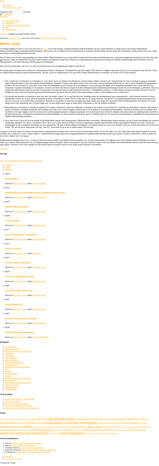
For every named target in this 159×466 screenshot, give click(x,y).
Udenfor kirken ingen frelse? (17, 206)
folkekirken (21, 423)
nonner (7, 376)
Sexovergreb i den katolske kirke (18, 383)
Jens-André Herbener (62, 427)
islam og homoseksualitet (47, 427)
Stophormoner (54, 433)
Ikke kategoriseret (47, 38)
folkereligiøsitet (11, 358)
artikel (45, 49)
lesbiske (34, 429)
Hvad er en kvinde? (13, 248)
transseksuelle (97, 433)
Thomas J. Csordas (12, 385)
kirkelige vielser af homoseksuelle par (126, 427)
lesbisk (28, 430)
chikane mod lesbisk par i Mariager (12, 419)
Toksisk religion (11, 387)
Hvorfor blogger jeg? (14, 304)
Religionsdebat (11, 30)
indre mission (143, 423)
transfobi (63, 433)
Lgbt (7, 27)
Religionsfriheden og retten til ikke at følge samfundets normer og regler (35, 192)
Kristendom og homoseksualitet (17, 25)
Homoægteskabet (120, 423)
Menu (2, 1)
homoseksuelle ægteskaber (105, 423)
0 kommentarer (61, 38)
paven (77, 430)
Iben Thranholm (132, 423)
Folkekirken (9, 23)
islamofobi (35, 427)
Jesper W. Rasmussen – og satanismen (21, 234)
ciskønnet (27, 419)
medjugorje (69, 430)
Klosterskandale (11, 365)
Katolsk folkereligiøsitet (14, 362)
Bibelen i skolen (10, 43)
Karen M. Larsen (15, 38)
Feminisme (36, 253)
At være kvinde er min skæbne (18, 262)
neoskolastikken (11, 374)
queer (81, 430)
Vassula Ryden (11, 389)
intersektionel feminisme (11, 426)
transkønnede (76, 432)
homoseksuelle (89, 422)
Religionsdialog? (12, 179)
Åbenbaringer (10, 347)
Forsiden (8, 5)
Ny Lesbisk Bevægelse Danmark (18, 378)
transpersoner (89, 433)
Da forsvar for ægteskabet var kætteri (21, 318)
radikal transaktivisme (136, 430)
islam (27, 426)
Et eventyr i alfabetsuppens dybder (19, 276)
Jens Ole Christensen (78, 427)
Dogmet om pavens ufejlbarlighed (18, 351)
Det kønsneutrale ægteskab (114, 419)
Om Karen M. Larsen (13, 7)
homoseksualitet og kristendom (62, 422)
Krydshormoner (20, 430)
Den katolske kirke (12, 21)
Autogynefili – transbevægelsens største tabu (38, 450)
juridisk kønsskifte (108, 427)
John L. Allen (95, 426)
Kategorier (4, 17)
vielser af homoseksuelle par (109, 433)
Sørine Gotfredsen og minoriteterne (20, 332)
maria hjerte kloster (58, 430)
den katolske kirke (61, 419)
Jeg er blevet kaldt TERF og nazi (19, 290)
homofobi (30, 422)
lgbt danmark (45, 429)
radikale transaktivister (92, 430)
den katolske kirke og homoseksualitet (89, 419)
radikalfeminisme (108, 430)
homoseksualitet (39, 423)
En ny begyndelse (12, 220)
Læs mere (4, 149)
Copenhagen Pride (39, 419)
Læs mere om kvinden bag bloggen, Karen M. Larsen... (22, 161)
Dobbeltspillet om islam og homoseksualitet (22, 408)
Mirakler (8, 371)
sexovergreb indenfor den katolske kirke (24, 432)
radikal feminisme (121, 430)
